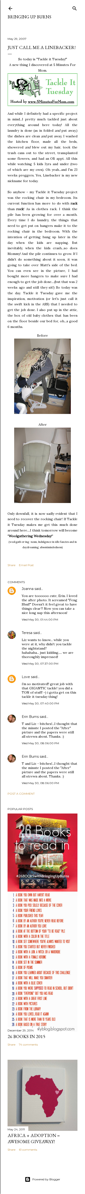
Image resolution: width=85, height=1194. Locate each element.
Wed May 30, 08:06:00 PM (40, 743)
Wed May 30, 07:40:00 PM (40, 703)
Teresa (27, 633)
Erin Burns (30, 717)
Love (26, 677)
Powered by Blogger (46, 1179)
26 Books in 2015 (26, 1036)
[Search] (74, 7)
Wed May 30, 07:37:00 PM (40, 663)
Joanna (28, 589)
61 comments (28, 1149)
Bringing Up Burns (29, 17)
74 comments (28, 1044)
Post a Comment (21, 793)
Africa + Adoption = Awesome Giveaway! (34, 1138)
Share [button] (11, 565)
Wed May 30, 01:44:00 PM (40, 619)
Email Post (26, 565)
